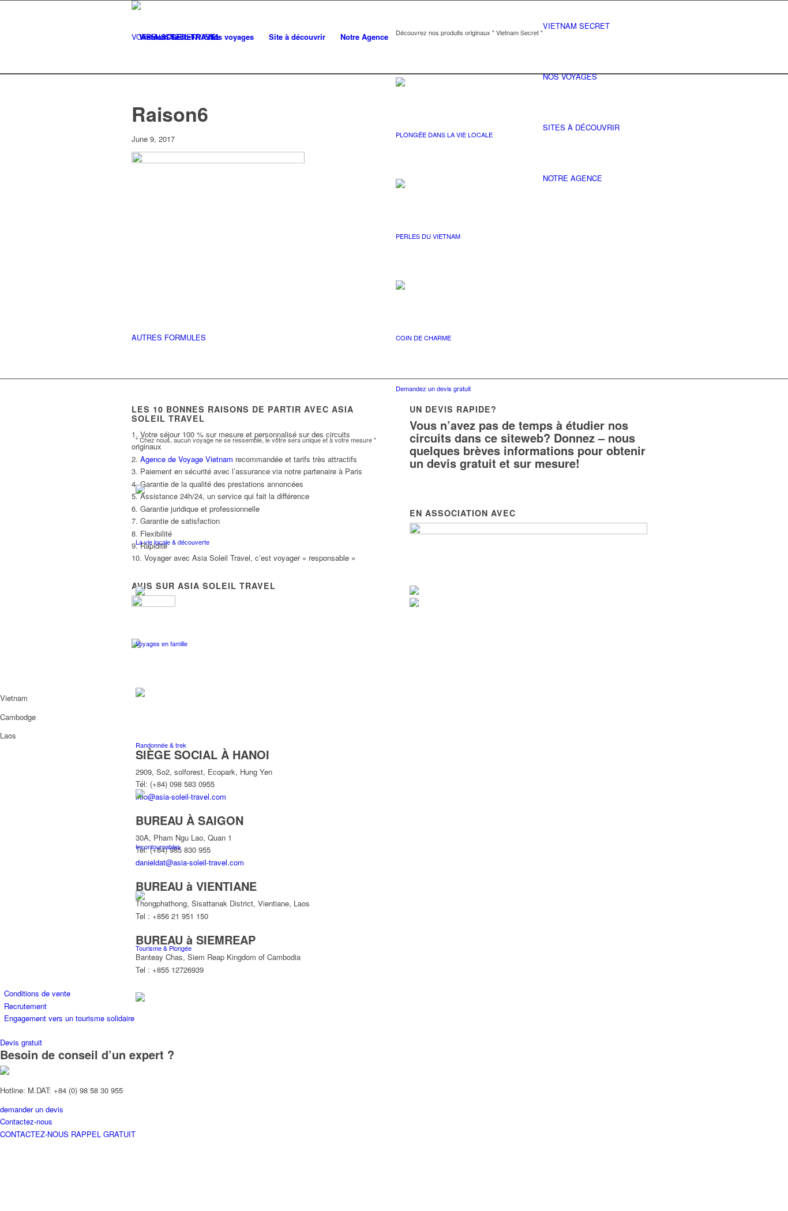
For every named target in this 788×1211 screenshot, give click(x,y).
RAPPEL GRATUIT (103, 1133)
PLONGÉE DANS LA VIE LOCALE (444, 134)
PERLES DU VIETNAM (428, 236)
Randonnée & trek (161, 744)
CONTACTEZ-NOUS (35, 1133)
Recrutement (25, 1005)
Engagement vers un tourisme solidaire (69, 1018)
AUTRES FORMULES (169, 337)
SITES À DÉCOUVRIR (581, 127)
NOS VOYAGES (570, 76)
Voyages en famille (161, 643)
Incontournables (158, 846)
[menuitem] (166, 37)
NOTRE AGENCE (572, 178)
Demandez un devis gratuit (433, 388)
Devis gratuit (21, 1042)
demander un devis (31, 1109)
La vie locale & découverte (172, 541)
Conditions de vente (37, 993)
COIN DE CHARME (423, 337)
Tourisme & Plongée (164, 948)
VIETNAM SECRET (576, 25)
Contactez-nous (26, 1121)
